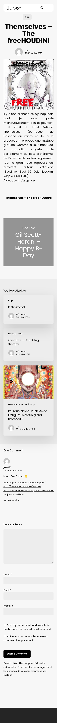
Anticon (47, 127)
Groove (12, 404)
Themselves (11, 132)
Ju (26, 50)
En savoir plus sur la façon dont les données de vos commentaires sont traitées (27, 671)
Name (7, 574)
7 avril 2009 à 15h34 (12, 470)
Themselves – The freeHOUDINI (28, 198)
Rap (27, 17)
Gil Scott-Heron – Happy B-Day (28, 242)
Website (8, 605)
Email (7, 590)
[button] (48, 7)
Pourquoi (24, 404)
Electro (12, 333)
